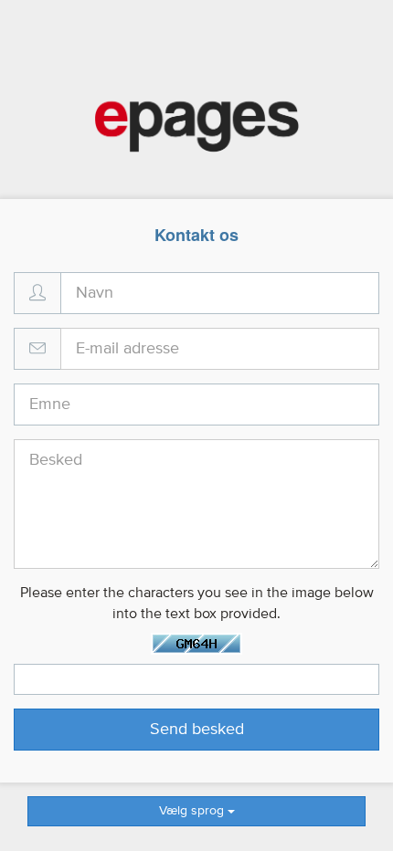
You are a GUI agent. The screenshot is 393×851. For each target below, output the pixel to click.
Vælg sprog (193, 810)
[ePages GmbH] (197, 127)
